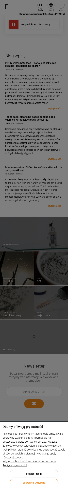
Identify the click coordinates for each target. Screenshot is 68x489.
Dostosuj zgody (34, 473)
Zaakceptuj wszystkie (34, 482)
